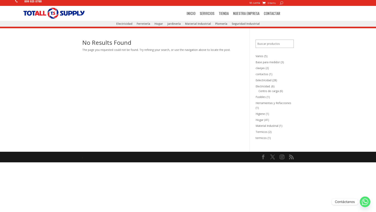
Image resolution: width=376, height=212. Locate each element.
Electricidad (124, 24)
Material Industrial (198, 24)
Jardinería (174, 24)
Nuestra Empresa (246, 13)
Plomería (221, 24)
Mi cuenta (254, 3)
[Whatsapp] (365, 201)
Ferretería (143, 24)
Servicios (207, 13)
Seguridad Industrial (246, 24)
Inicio (191, 13)
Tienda (224, 13)
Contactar (272, 13)
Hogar (159, 24)
